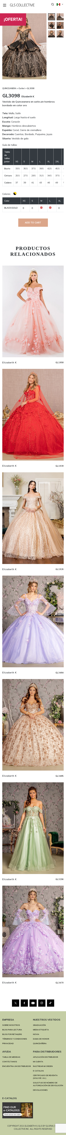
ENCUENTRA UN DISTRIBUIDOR (16, 1066)
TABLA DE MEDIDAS (11, 1057)
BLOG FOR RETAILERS (12, 1034)
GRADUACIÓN (39, 1025)
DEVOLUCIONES (40, 1090)
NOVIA (36, 1034)
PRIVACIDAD (8, 1043)
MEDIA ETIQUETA (41, 1029)
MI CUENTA (38, 1061)
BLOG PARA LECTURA (12, 1029)
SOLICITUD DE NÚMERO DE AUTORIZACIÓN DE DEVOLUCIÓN (48, 1084)
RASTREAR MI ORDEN (43, 1066)
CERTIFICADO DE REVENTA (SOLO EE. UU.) (45, 1076)
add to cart (33, 222)
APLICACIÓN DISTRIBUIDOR (45, 1057)
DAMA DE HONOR (41, 1039)
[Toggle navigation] (4, 5)
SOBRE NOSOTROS (11, 1025)
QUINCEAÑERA (40, 1043)
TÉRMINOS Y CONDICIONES (14, 1039)
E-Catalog (38, 1071)
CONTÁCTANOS (9, 1061)
